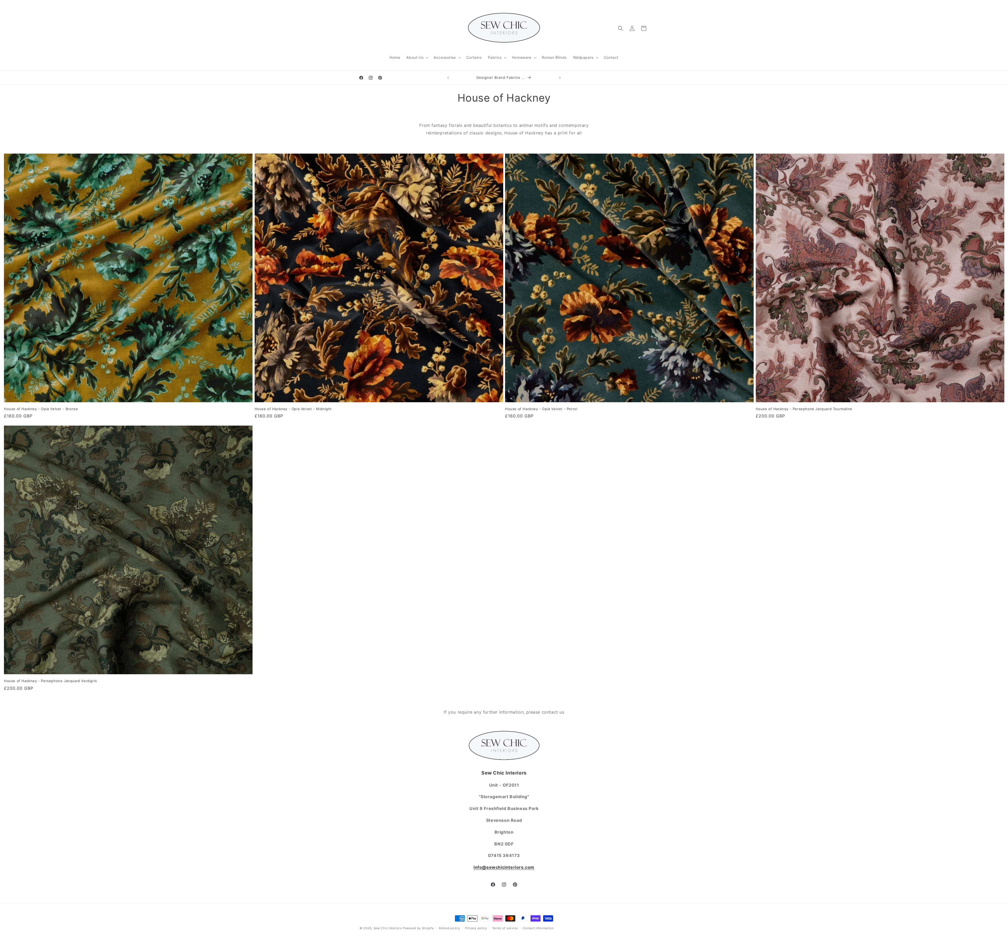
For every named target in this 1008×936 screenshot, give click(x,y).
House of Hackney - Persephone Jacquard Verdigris (50, 681)
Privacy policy (476, 928)
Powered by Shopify (418, 928)
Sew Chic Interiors (388, 928)
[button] (416, 57)
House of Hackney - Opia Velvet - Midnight (293, 409)
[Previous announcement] (448, 78)
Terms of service (505, 928)
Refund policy (449, 928)
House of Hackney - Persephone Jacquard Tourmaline (804, 409)
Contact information (538, 928)
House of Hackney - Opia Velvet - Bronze (41, 409)
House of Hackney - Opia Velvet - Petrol (541, 409)
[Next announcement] (560, 78)
